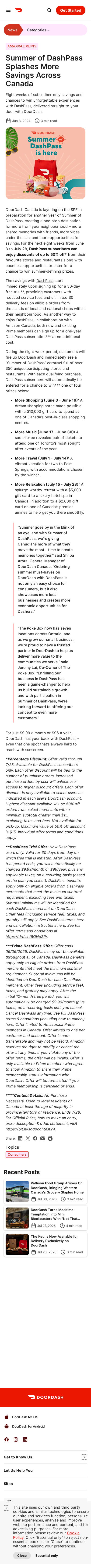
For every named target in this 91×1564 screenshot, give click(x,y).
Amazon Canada (20, 325)
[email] (43, 1138)
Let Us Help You (18, 1470)
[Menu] (8, 10)
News (12, 30)
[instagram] (16, 1441)
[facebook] (35, 1138)
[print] (50, 1138)
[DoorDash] (18, 10)
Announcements (21, 46)
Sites (8, 1483)
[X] (28, 1138)
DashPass (44, 280)
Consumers (17, 1154)
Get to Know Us (18, 1457)
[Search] (49, 10)
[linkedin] (20, 1138)
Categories (36, 30)
